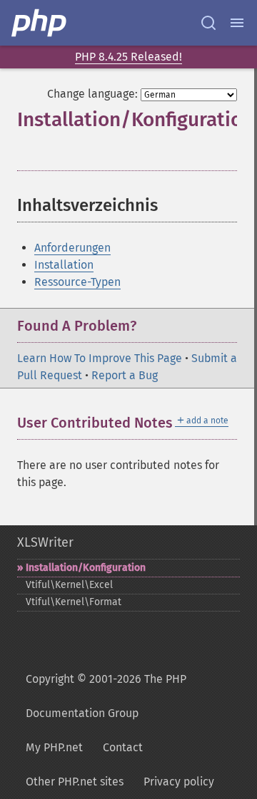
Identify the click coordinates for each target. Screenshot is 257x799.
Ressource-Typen (77, 282)
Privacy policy (178, 781)
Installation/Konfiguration (86, 568)
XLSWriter (45, 542)
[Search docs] (208, 23)
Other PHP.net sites (75, 781)
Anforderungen (72, 247)
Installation (64, 265)
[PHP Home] (40, 23)
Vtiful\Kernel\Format (73, 602)
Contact (123, 747)
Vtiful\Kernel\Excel (69, 585)
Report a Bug (124, 375)
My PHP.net (54, 747)
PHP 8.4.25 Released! (128, 56)
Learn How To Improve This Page (99, 358)
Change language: (92, 93)
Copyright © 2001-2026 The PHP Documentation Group (106, 696)
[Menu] (237, 23)
